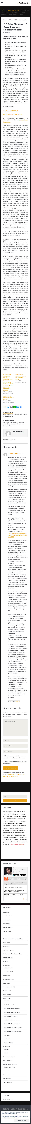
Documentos (6, 946)
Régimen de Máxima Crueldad (10, 1064)
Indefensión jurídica (7, 957)
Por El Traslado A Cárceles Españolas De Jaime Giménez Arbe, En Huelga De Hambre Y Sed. (14, 424)
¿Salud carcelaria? (8, 971)
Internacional (6, 961)
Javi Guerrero (7, 1035)
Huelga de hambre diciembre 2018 (12, 1012)
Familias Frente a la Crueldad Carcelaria (12, 953)
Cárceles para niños (7, 927)
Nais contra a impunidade (9, 987)
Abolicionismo (6, 912)
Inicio (3, 10)
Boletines (6, 1049)
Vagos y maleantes (7, 1082)
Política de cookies (15, 1117)
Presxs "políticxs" (7, 994)
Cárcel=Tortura (13, 10)
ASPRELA (6, 1001)
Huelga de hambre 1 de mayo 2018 (12, 1008)
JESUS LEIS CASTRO (14, 454)
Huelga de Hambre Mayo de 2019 (12, 1020)
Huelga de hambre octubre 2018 (11, 1023)
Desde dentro (6, 942)
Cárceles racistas (7, 931)
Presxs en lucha (6, 998)
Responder (17, 701)
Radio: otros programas (8, 1056)
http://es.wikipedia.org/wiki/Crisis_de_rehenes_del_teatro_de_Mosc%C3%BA (17, 535)
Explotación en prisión (8, 950)
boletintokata (22, 20)
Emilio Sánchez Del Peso (10, 1004)
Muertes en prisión (8, 968)
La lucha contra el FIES (9, 1067)
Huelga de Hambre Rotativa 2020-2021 (13, 1031)
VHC (4, 1086)
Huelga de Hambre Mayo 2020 (11, 1016)
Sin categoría (6, 1074)
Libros (5, 1053)
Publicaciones (6, 1046)
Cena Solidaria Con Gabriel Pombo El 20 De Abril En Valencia (15, 415)
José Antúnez (7, 1039)
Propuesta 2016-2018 (9, 1042)
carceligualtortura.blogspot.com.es (12, 114)
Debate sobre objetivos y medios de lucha (13, 938)
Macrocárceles (6, 975)
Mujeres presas (6, 983)
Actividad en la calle (8, 916)
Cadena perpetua (7, 919)
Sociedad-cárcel (7, 1078)
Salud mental (6, 1071)
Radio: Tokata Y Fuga (8, 1060)
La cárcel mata (6, 965)
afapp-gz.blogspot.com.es (10, 110)
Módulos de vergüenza (8, 979)
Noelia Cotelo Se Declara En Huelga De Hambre (8, 397)
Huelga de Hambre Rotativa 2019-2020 (13, 1027)
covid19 (5, 935)
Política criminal (7, 990)
